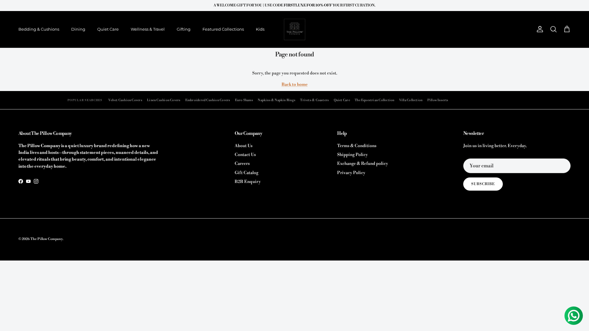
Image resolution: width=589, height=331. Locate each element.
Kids (260, 29)
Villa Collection (410, 100)
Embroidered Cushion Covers (207, 100)
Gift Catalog (246, 173)
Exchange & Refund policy (362, 163)
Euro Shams (244, 100)
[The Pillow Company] (294, 29)
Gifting (184, 29)
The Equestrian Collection (374, 100)
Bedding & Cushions (38, 29)
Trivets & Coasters (314, 100)
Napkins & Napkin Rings (276, 100)
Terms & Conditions (356, 146)
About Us (243, 146)
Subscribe (483, 184)
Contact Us (245, 155)
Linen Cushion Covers (163, 100)
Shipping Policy (352, 155)
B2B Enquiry (248, 182)
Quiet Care (108, 29)
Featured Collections (223, 29)
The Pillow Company (46, 239)
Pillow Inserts (437, 100)
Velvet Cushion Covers (125, 100)
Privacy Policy (351, 173)
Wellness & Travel (148, 29)
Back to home (295, 84)
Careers (242, 163)
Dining (78, 29)
